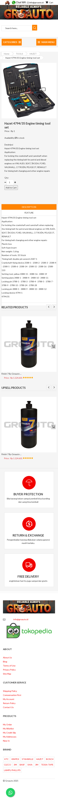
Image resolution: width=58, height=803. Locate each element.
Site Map (7, 673)
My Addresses (9, 736)
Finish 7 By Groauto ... (11, 373)
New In (6, 740)
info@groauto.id (36, 2)
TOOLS (19, 53)
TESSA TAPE (47, 764)
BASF (22, 764)
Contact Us (8, 707)
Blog (5, 661)
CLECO (7, 764)
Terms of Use (9, 665)
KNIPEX (15, 759)
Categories (10, 42)
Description (29, 207)
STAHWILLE (27, 759)
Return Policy (9, 703)
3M (15, 764)
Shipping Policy (10, 691)
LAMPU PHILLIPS (12, 770)
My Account (8, 699)
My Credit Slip (9, 732)
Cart (51, 2)
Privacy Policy (9, 669)
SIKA (30, 764)
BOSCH (49, 759)
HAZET (33, 53)
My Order (7, 724)
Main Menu (48, 42)
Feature (29, 212)
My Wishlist (8, 728)
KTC (6, 759)
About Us (7, 657)
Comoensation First (12, 695)
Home (6, 53)
